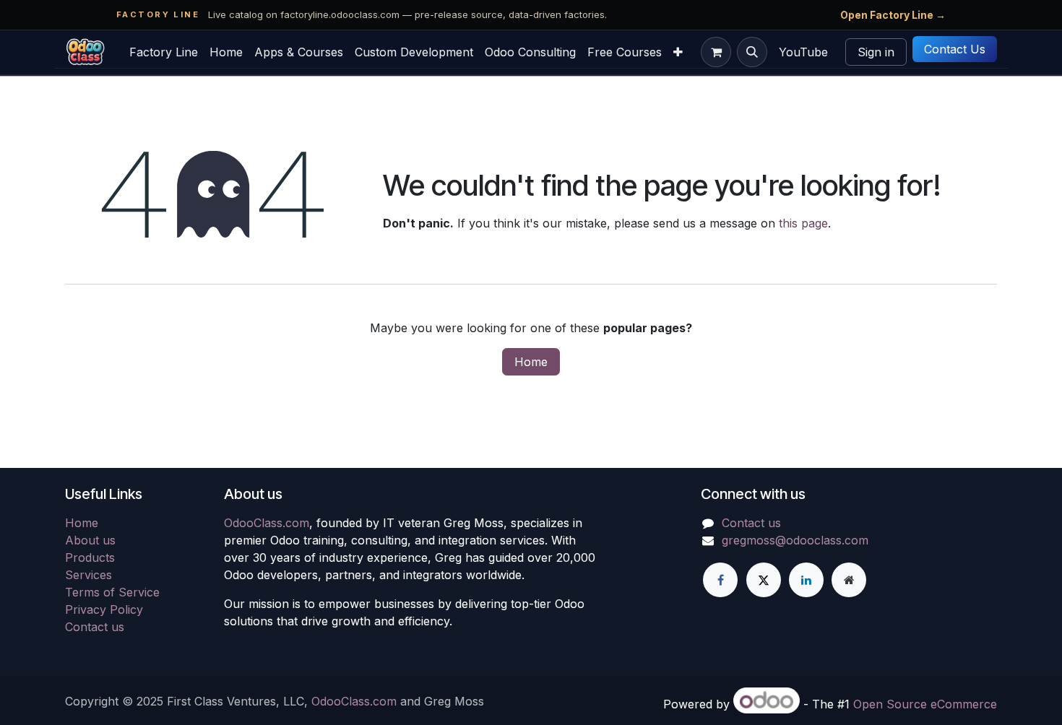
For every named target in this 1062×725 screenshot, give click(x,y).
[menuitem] (164, 52)
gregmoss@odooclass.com (795, 540)
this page (803, 223)
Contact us (94, 627)
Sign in (876, 52)
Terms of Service (112, 592)
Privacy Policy (104, 609)
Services (88, 575)
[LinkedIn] (806, 580)
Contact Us (954, 49)
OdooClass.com (266, 523)
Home (531, 362)
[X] (763, 580)
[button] (752, 52)
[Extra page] (849, 580)
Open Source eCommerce (925, 704)
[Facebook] (720, 580)
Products (90, 557)
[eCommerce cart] (716, 52)
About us (90, 540)
